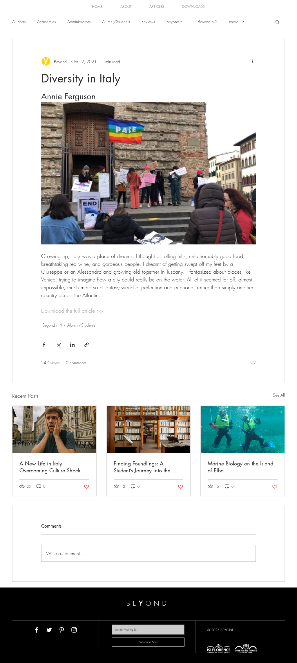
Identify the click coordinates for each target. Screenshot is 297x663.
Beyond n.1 (176, 21)
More (233, 21)
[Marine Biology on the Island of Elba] (243, 429)
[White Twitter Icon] (49, 629)
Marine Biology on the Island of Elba (240, 467)
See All (279, 395)
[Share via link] (86, 344)
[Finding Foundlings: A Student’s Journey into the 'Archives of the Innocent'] (149, 429)
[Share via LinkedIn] (72, 344)
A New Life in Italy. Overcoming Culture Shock (49, 467)
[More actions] (252, 61)
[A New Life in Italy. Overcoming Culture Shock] (54, 429)
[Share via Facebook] (44, 344)
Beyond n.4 (52, 325)
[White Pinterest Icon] (61, 629)
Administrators (78, 21)
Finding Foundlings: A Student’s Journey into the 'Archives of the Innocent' (142, 467)
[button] (277, 21)
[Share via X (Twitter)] (58, 344)
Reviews (148, 21)
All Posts (19, 21)
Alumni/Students (116, 21)
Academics (46, 21)
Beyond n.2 (208, 21)
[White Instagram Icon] (74, 629)
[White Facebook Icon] (36, 629)
